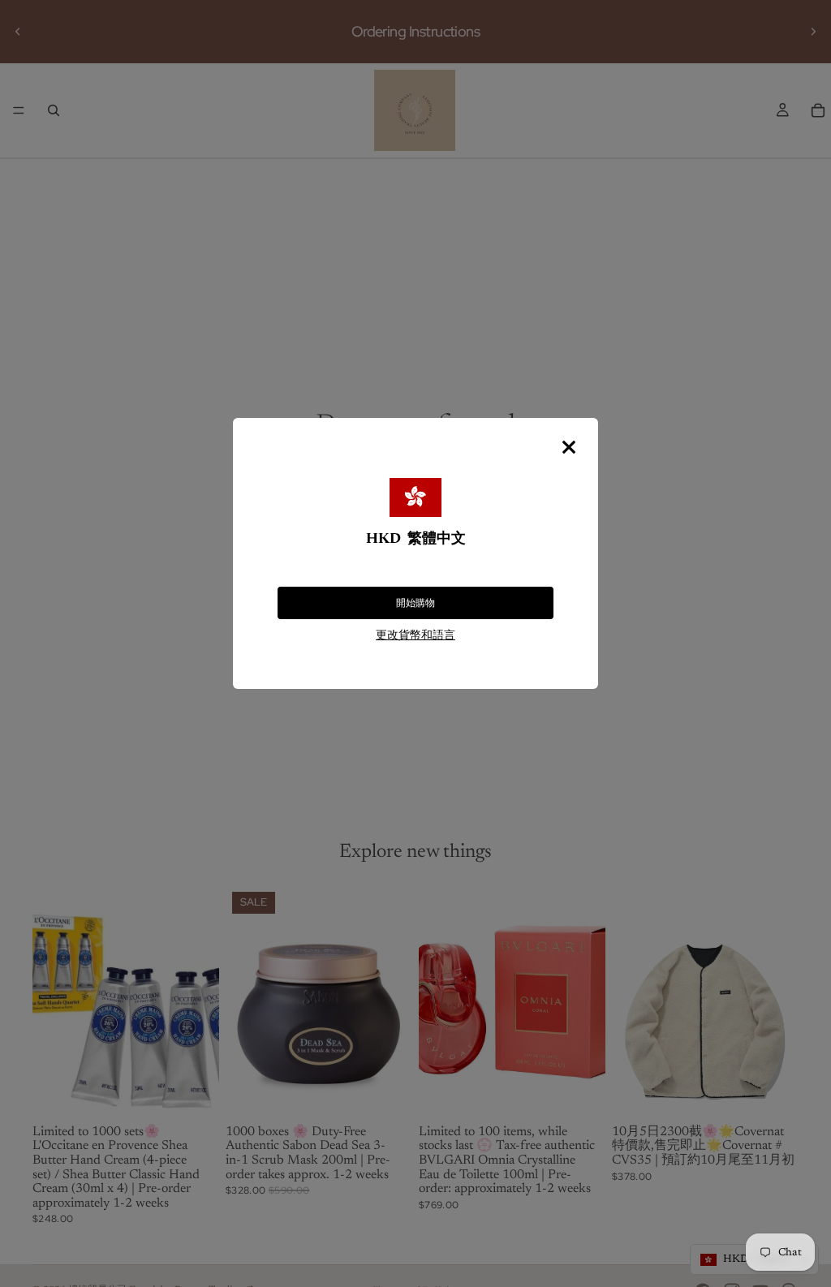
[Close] (568, 447)
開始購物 (415, 603)
